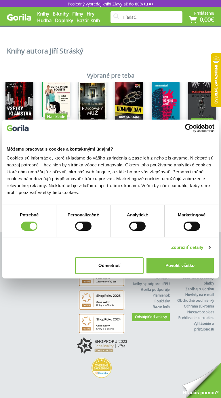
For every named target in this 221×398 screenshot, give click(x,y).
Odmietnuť (109, 265)
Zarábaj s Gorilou (199, 289)
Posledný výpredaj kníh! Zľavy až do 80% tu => (111, 4)
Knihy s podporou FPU (151, 283)
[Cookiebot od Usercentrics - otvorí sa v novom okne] (189, 128)
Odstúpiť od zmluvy (151, 316)
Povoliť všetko (180, 265)
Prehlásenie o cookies (196, 317)
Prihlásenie (204, 13)
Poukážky (162, 301)
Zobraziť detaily (187, 247)
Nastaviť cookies (200, 311)
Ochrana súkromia (199, 306)
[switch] (83, 226)
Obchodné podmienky (195, 300)
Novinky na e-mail (199, 294)
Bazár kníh (88, 20)
